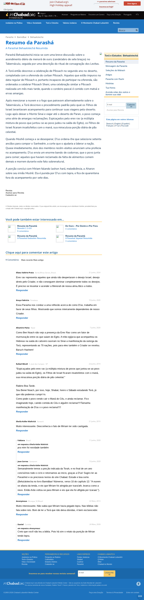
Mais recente (27, 260)
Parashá (9, 37)
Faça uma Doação (114, 14)
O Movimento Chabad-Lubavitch (95, 23)
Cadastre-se (49, 564)
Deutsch (109, 124)
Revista (116, 23)
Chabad (48, 583)
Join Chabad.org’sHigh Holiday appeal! (61, 3)
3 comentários (71, 241)
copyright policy (29, 208)
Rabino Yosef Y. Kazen (60, 585)
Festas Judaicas (83, 557)
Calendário (49, 559)
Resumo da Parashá (27, 226)
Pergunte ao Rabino (78, 14)
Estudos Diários (51, 562)
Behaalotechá (36, 37)
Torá (77, 585)
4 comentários (71, 229)
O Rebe (101, 559)
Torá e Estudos (52, 23)
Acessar (64, 14)
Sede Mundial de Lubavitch (92, 583)
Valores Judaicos (70, 23)
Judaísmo (83, 585)
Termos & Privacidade (114, 593)
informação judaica (95, 585)
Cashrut (80, 562)
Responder (22, 290)
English (118, 124)
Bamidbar (22, 37)
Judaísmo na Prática (14, 23)
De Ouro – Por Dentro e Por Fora (81, 226)
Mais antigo (38, 260)
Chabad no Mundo (105, 564)
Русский (124, 126)
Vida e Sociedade (34, 23)
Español (125, 124)
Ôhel (99, 562)
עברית (117, 126)
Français (109, 126)
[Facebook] (138, 584)
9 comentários (23, 231)
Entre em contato (132, 593)
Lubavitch (54, 583)
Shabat (80, 559)
